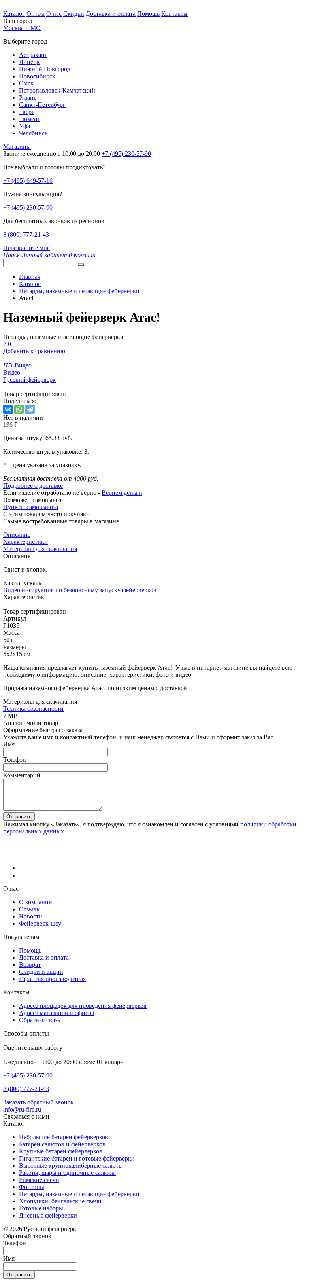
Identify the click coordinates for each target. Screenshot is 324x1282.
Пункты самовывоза (30, 507)
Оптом (35, 13)
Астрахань (33, 54)
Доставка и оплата (111, 13)
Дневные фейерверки (48, 1215)
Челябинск (33, 133)
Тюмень (29, 119)
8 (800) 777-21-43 (26, 234)
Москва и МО (22, 28)
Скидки (73, 13)
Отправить (19, 817)
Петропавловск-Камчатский (57, 90)
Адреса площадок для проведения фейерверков (83, 1005)
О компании (35, 902)
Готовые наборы (41, 1208)
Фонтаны (31, 1187)
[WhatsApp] (19, 409)
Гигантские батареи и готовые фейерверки (77, 1158)
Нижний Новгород (44, 69)
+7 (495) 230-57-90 (28, 207)
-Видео (17, 365)
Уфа (24, 126)
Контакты (174, 13)
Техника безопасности (33, 708)
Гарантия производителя (52, 978)
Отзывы (30, 909)
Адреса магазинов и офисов (56, 1012)
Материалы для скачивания (40, 548)
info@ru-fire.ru (22, 1109)
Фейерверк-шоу (40, 923)
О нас (54, 13)
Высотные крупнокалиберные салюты (71, 1165)
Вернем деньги (122, 492)
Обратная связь (39, 1020)
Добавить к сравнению (34, 351)
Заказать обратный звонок (38, 1102)
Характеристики (25, 541)
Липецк (29, 62)
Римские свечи (39, 1179)
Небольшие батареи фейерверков (63, 1137)
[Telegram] (30, 409)
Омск (26, 83)
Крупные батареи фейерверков (60, 1151)
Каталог (14, 13)
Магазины (17, 146)
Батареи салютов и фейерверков (62, 1144)
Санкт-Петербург (42, 104)
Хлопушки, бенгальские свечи (60, 1201)
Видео (11, 372)
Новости (30, 916)
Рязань (27, 97)
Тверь (26, 111)
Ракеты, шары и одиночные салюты (67, 1172)
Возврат (30, 964)
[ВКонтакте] (8, 409)
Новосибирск (37, 76)
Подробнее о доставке (33, 485)
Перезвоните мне (26, 247)
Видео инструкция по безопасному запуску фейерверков (79, 590)
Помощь (148, 13)
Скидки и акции (41, 971)
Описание (16, 534)
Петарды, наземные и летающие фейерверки (79, 1194)
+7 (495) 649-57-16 (28, 180)
